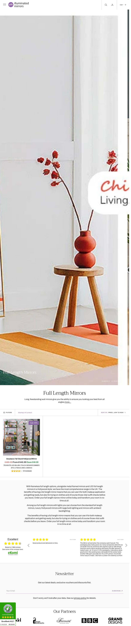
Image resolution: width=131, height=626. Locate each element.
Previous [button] (28, 545)
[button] (4, 5)
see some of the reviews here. (12, 549)
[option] (54, 547)
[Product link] (21, 437)
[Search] (106, 5)
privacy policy (80, 598)
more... (68, 402)
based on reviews (13, 547)
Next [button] (126, 545)
